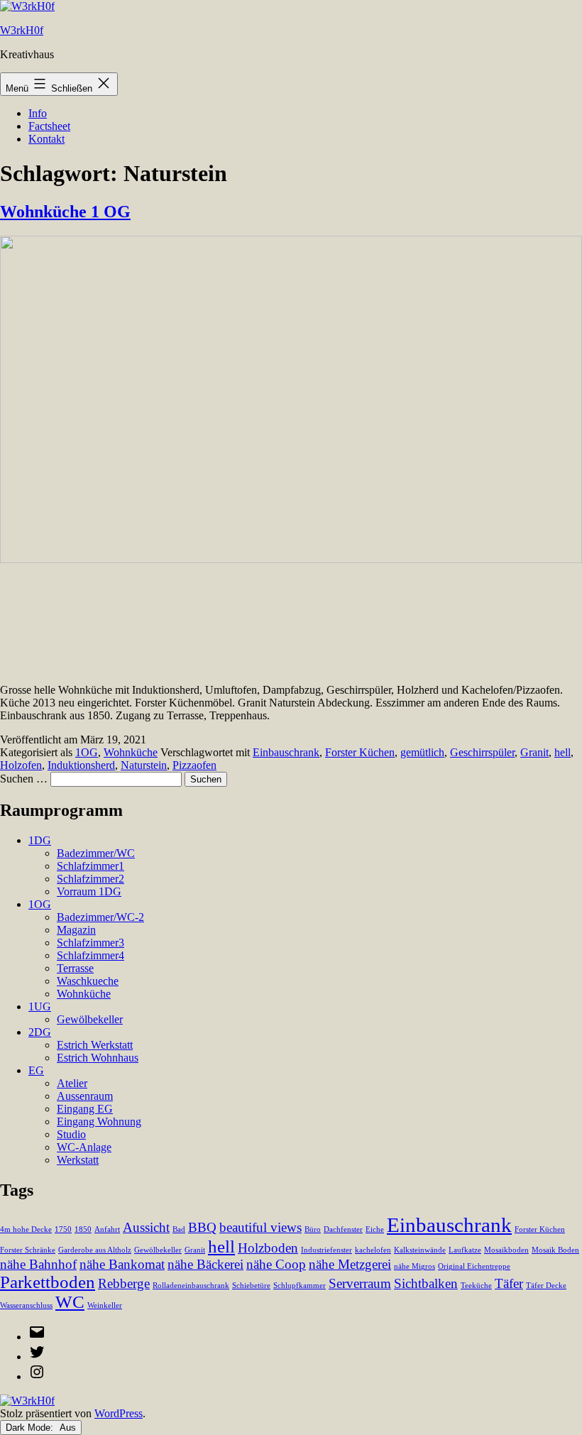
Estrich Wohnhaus (97, 1058)
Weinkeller (104, 1305)
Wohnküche (131, 752)
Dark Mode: (31, 1427)
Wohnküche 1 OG (65, 211)
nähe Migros (414, 1266)
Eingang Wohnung (99, 1121)
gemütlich (422, 752)
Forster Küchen (360, 752)
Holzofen (21, 765)
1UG (39, 1006)
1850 (83, 1229)
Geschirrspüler (482, 752)
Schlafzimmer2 (90, 879)
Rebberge (124, 1283)
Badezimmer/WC (96, 853)
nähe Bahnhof (38, 1264)
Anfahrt (107, 1229)
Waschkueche (88, 981)
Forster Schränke (27, 1250)
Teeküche (476, 1285)
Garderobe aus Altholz (94, 1250)
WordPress (118, 1413)
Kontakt (46, 139)
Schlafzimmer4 (90, 955)
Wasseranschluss (26, 1305)
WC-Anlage (84, 1147)
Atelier (72, 1083)
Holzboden (268, 1247)
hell (562, 752)
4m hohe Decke (26, 1229)
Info (37, 113)
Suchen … (24, 779)
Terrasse (75, 968)
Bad (178, 1229)
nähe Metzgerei (350, 1264)
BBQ (202, 1227)
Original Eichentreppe (474, 1266)
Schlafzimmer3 (90, 943)
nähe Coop (276, 1264)
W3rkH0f (21, 30)
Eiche (375, 1229)
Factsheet (49, 126)
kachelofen (373, 1250)
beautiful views (260, 1227)
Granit (534, 752)
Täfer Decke (546, 1285)
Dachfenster (343, 1229)
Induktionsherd (81, 765)
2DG (39, 1032)
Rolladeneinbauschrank (191, 1285)
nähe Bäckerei (205, 1264)
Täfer (509, 1283)
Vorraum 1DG (89, 891)
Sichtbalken (426, 1283)
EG (36, 1070)
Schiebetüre (251, 1285)
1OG (86, 752)
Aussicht (146, 1227)
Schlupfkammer (299, 1285)
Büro (312, 1229)
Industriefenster (326, 1250)
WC (69, 1301)
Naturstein (144, 765)
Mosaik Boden (555, 1250)
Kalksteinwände (420, 1250)
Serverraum (360, 1283)
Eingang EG (85, 1109)
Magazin (76, 930)
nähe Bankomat (122, 1264)
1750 (63, 1229)
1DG (39, 840)
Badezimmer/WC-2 (100, 917)
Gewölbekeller (90, 1019)
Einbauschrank (286, 752)
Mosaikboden (506, 1250)
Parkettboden (47, 1282)
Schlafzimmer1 (90, 866)
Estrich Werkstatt (95, 1045)
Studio (71, 1134)
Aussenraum (85, 1096)
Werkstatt (78, 1160)
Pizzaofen (194, 765)
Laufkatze (465, 1250)
